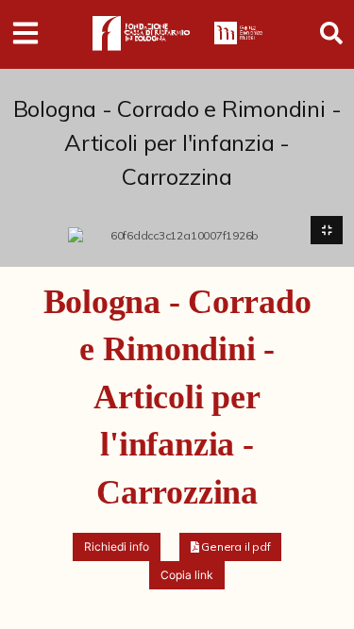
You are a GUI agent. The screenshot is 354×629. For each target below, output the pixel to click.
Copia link (186, 575)
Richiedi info (116, 546)
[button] (230, 547)
